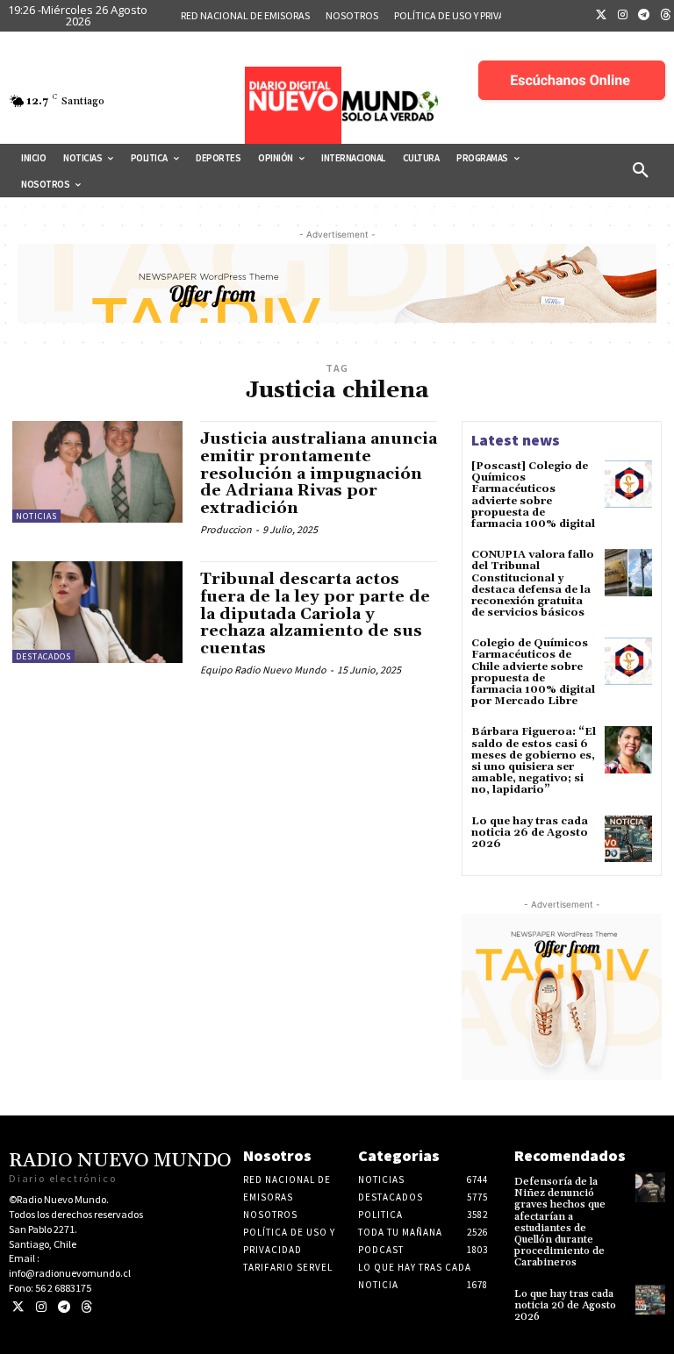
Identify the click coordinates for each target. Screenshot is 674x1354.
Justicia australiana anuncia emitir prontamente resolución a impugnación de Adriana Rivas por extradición (318, 473)
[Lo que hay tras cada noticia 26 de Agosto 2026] (628, 839)
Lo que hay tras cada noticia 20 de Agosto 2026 (565, 1305)
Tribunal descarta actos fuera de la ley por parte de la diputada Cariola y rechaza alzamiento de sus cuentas (315, 614)
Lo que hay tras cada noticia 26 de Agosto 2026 (529, 833)
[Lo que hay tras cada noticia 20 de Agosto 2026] (650, 1300)
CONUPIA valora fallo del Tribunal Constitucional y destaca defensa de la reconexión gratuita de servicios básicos (532, 583)
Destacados (43, 656)
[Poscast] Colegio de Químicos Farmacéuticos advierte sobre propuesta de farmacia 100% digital (533, 495)
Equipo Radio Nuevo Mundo (263, 669)
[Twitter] (601, 16)
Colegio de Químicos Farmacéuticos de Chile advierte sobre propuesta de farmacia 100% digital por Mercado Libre (533, 672)
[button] (641, 171)
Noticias (36, 516)
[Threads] (86, 1307)
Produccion (226, 529)
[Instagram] (623, 16)
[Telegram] (644, 16)
